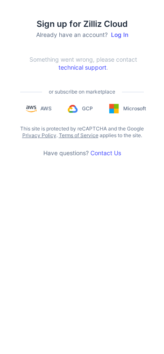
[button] (38, 109)
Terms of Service (78, 135)
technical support (82, 67)
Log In (119, 34)
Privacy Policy (39, 135)
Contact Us (105, 152)
